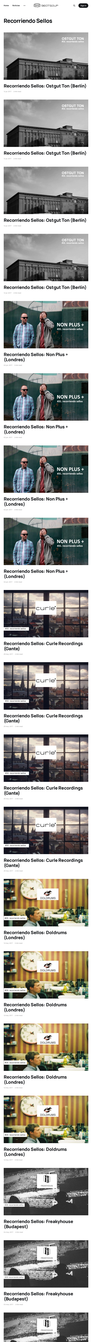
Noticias (16, 5)
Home (6, 5)
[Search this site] (74, 5)
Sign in (83, 5)
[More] (24, 5)
